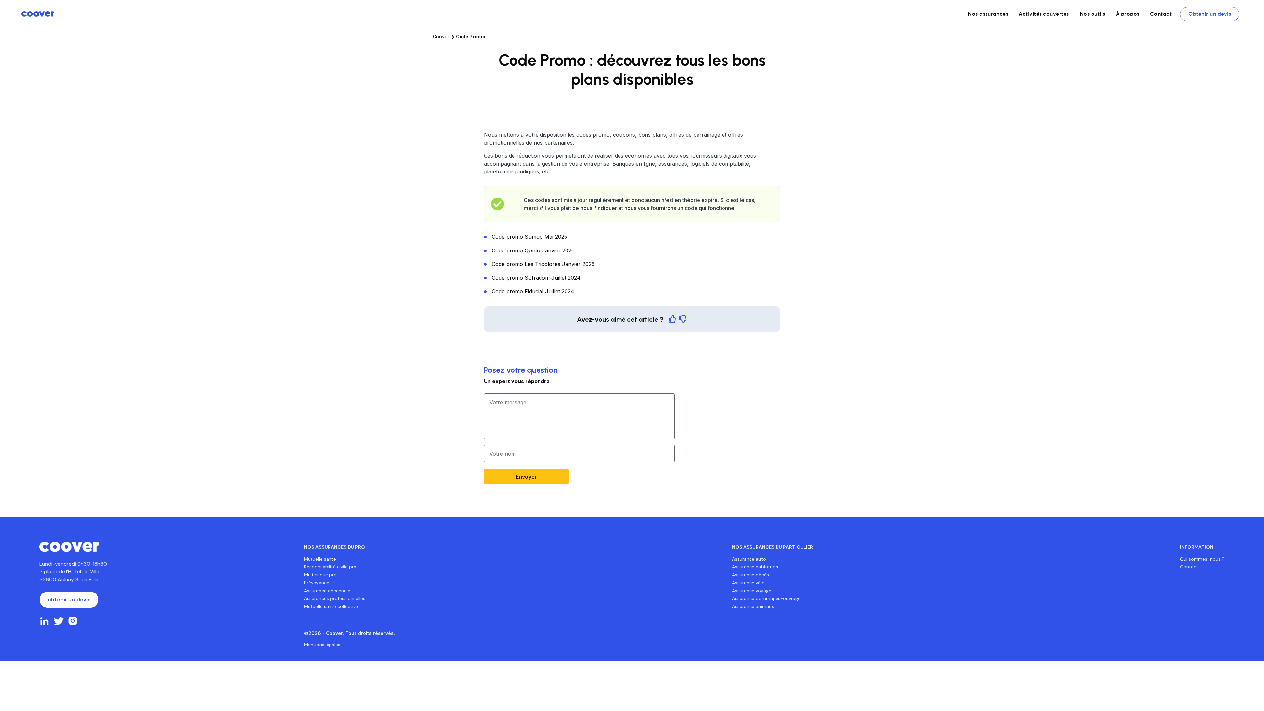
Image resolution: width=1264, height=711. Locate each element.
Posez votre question (521, 370)
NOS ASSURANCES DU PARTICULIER (772, 547)
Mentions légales (322, 644)
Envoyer (526, 476)
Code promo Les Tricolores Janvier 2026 (543, 264)
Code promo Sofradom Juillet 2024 (536, 278)
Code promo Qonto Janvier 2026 (533, 250)
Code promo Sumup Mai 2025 (529, 236)
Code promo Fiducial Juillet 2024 (533, 291)
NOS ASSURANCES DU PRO (334, 547)
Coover (441, 36)
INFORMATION (1196, 547)
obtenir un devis (69, 599)
